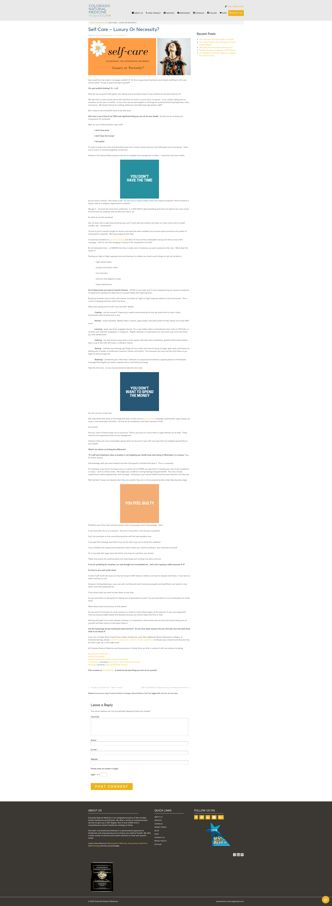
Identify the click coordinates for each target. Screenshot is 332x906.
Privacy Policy (160, 841)
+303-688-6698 (235, 6)
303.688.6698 (108, 670)
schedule (158, 824)
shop (156, 834)
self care (164, 693)
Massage (92, 664)
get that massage (117, 239)
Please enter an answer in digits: (104, 768)
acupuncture (149, 418)
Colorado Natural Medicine (106, 901)
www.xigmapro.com (235, 901)
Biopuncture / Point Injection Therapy (124, 662)
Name (93, 740)
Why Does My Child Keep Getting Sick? (215, 47)
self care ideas (173, 693)
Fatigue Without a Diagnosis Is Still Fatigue (217, 50)
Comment (95, 717)
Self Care (147, 693)
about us (158, 817)
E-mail (93, 749)
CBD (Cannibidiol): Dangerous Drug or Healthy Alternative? (164, 687)
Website (94, 759)
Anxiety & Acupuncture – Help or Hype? (106, 687)
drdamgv (109, 35)
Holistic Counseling (96, 656)
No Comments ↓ (121, 35)
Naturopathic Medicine (98, 654)
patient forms (160, 827)
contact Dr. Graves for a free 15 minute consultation (132, 640)
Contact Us (159, 837)
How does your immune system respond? (216, 39)
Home (92, 23)
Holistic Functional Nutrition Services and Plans (108, 659)
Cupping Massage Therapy (116, 664)
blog (106, 693)
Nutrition (143, 843)
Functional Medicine (116, 693)
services (158, 820)
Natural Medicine (137, 693)
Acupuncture (101, 23)
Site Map (157, 844)
